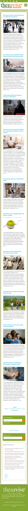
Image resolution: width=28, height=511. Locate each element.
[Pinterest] (13, 1)
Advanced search (6, 422)
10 (20, 408)
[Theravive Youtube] (16, 1)
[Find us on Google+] (10, 1)
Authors (6, 476)
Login (6, 477)
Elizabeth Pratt (13, 182)
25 (23, 408)
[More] (17, 49)
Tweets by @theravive (14, 430)
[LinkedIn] (7, 1)
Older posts (15, 410)
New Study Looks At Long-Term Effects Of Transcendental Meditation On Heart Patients (13, 131)
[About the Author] (19, 58)
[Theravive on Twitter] (4, 1)
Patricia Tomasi (13, 58)
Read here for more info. (14, 507)
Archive (6, 474)
